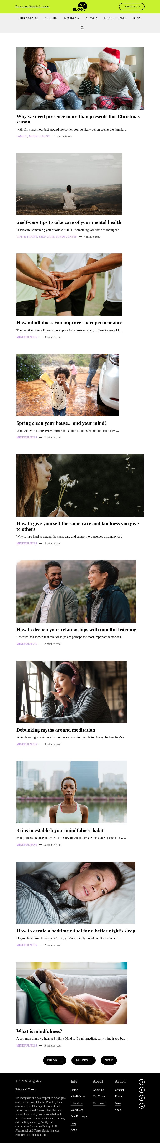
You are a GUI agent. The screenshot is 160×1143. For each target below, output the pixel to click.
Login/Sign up (132, 6)
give (118, 1103)
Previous (54, 1060)
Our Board (99, 1103)
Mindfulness (39, 136)
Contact (119, 1089)
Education (76, 1103)
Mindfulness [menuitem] (29, 17)
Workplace (77, 1109)
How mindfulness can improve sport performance (69, 322)
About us (98, 1089)
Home (74, 1089)
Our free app (79, 1116)
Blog (73, 1123)
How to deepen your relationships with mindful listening (76, 629)
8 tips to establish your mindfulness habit (60, 830)
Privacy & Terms (25, 1089)
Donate (119, 1096)
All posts (83, 1060)
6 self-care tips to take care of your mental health (68, 222)
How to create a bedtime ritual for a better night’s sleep (75, 930)
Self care (46, 236)
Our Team (99, 1096)
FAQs (74, 1129)
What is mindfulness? (39, 1031)
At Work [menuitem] (91, 17)
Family (21, 136)
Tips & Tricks (26, 236)
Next (109, 1060)
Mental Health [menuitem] (115, 17)
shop (118, 1109)
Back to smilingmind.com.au (32, 6)
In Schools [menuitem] (71, 17)
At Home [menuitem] (51, 17)
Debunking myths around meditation (55, 730)
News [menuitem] (136, 17)
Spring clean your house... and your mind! (61, 423)
